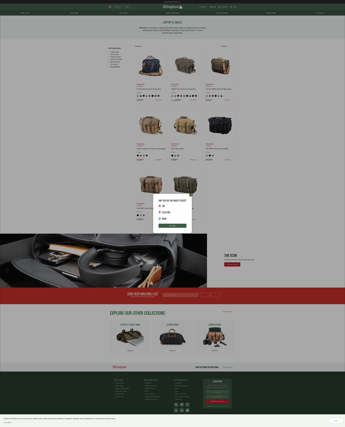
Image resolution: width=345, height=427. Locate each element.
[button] (7, 423)
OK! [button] (336, 420)
